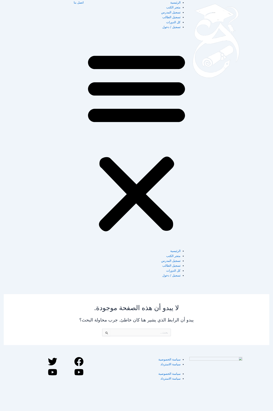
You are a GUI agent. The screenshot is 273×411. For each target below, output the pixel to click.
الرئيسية (175, 2)
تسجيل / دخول (171, 27)
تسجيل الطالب (171, 17)
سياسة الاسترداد (170, 364)
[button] (136, 141)
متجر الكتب (173, 7)
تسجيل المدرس (171, 12)
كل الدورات (173, 22)
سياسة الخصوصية (169, 359)
